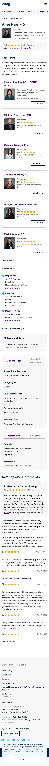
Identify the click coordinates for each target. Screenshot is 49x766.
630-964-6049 (12, 320)
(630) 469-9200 (19, 717)
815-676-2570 (12, 306)
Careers (5, 679)
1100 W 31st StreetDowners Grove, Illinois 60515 (14, 710)
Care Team (7, 12)
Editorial (35, 435)
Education (14, 435)
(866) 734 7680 (32, 720)
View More (7, 260)
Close (24, 759)
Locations (19, 12)
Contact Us (6, 694)
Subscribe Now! (10, 733)
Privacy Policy (33, 749)
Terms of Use (9, 751)
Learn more (14, 529)
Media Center (7, 683)
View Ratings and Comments (17, 48)
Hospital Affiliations (35, 360)
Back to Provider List (13, 18)
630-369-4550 (12, 288)
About (30, 12)
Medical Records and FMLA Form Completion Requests (22, 688)
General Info (14, 360)
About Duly (6, 671)
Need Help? (6, 702)
